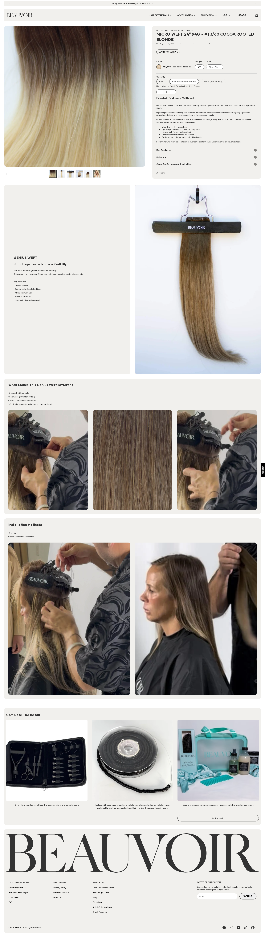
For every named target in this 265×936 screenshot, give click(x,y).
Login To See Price (168, 52)
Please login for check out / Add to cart (175, 98)
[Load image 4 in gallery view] (79, 174)
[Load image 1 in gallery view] (52, 174)
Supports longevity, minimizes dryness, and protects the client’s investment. (218, 804)
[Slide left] (6, 174)
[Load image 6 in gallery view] (97, 174)
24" (199, 67)
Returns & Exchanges (18, 892)
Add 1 (161, 81)
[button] (159, 15)
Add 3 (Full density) (213, 81)
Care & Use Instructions (103, 887)
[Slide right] (143, 174)
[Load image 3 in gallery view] (70, 174)
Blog (95, 897)
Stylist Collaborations (102, 907)
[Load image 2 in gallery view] (61, 174)
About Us (57, 897)
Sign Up (248, 896)
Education (97, 902)
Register (263, 470)
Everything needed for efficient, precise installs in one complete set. (47, 804)
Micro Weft (214, 67)
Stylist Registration (17, 887)
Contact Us (14, 897)
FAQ (10, 902)
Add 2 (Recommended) (184, 81)
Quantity (160, 77)
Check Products (100, 912)
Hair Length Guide (101, 892)
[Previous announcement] (9, 3)
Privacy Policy (59, 887)
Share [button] (162, 173)
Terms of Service (61, 892)
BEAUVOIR (14, 927)
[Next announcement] (256, 3)
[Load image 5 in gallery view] (88, 174)
